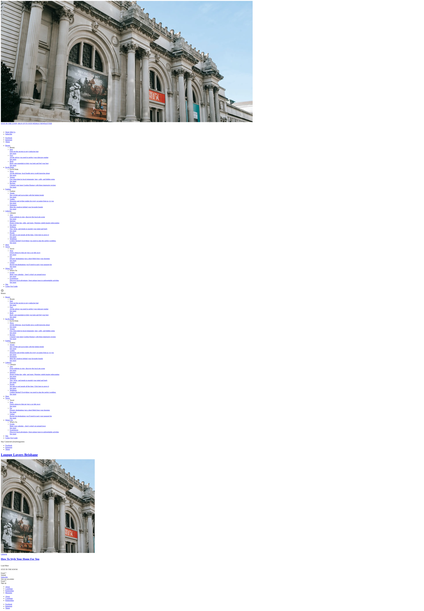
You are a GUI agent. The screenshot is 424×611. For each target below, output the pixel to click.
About (7, 587)
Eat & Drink (9, 167)
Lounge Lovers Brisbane (19, 455)
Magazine (8, 593)
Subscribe (8, 134)
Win (6, 284)
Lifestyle (8, 211)
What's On (9, 268)
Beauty (7, 145)
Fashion (8, 189)
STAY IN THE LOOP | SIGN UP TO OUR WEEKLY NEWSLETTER (26, 123)
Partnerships (9, 591)
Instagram (8, 140)
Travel (7, 247)
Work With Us (10, 132)
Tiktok (7, 142)
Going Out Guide (11, 286)
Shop (7, 245)
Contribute (9, 589)
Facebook (8, 138)
